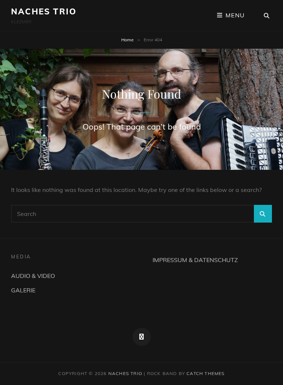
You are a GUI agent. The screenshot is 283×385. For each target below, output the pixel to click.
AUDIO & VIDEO (33, 275)
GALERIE (23, 290)
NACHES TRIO (43, 11)
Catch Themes (205, 373)
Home (127, 39)
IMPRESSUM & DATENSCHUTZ (195, 260)
